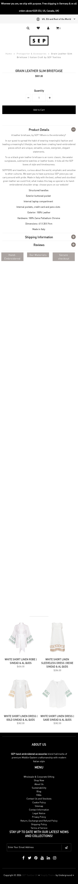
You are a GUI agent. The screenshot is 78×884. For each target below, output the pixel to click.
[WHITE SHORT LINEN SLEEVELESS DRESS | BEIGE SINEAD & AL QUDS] (57, 653)
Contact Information (39, 809)
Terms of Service (39, 828)
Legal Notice (39, 813)
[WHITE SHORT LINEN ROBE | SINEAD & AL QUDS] (20, 653)
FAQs (38, 795)
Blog (39, 791)
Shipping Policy (39, 824)
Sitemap (39, 806)
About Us (39, 784)
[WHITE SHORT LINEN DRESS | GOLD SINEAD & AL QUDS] (20, 710)
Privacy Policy (39, 816)
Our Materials (38, 254)
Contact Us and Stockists (39, 798)
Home (8, 53)
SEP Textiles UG (30, 875)
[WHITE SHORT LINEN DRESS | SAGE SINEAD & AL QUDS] (57, 710)
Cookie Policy (39, 802)
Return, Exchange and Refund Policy (38, 820)
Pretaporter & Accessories (31, 53)
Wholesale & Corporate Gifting (39, 776)
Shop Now (39, 780)
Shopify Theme (47, 875)
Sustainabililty (39, 787)
